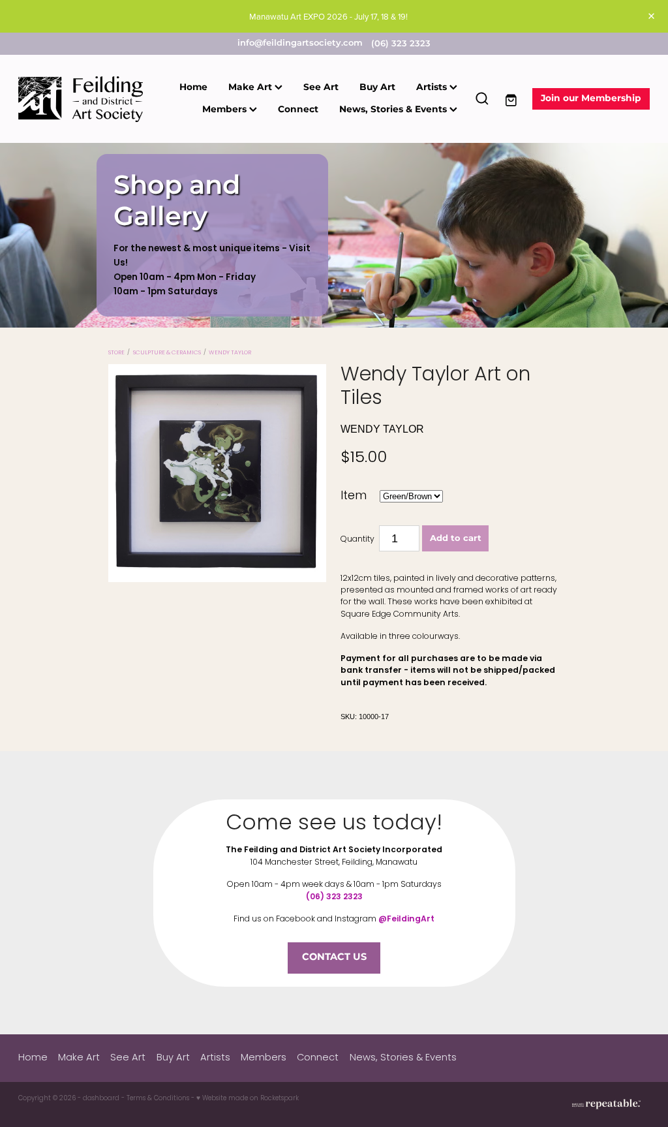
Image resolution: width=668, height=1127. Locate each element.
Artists (432, 87)
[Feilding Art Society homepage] (81, 99)
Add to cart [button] (455, 539)
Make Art (251, 87)
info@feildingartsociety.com (300, 44)
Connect (298, 109)
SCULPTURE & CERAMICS (167, 353)
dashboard (101, 1099)
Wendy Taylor (230, 353)
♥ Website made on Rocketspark (247, 1099)
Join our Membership (591, 98)
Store (116, 353)
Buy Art (377, 87)
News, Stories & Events (394, 109)
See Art (321, 87)
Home (193, 87)
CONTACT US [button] (334, 957)
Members (225, 109)
